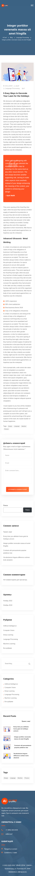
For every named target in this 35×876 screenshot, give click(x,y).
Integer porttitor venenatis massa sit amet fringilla (22, 738)
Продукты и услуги (10, 849)
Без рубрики (7, 648)
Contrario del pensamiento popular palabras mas (22, 746)
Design (10, 426)
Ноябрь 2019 (7, 605)
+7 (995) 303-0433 (12, 830)
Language (16, 426)
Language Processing (12, 88)
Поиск (5, 505)
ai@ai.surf (9, 834)
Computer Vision (8, 630)
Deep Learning (8, 635)
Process (6, 429)
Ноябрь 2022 (7, 601)
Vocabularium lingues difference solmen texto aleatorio (21, 755)
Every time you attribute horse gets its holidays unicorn (21, 729)
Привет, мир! (7, 532)
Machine (24, 426)
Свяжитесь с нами (10, 852)
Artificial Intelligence (10, 626)
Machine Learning (9, 643)
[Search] (29, 664)
